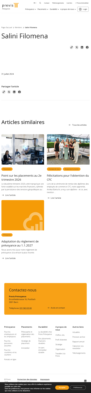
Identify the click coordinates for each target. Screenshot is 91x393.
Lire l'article (10, 195)
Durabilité (53, 9)
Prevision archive (79, 337)
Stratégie (58, 344)
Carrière (69, 3)
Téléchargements (58, 3)
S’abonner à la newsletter (78, 347)
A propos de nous (67, 9)
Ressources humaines (72, 169)
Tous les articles (79, 125)
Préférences (77, 387)
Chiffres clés (60, 335)
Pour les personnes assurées (8, 343)
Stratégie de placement (26, 342)
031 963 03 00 (26, 308)
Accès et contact (58, 308)
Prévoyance (29, 9)
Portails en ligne (10, 359)
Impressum (45, 379)
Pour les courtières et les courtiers (10, 352)
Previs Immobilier (83, 3)
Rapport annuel (78, 341)
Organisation (60, 349)
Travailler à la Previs (60, 354)
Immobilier (25, 348)
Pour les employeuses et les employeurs (10, 334)
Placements (41, 9)
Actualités (76, 332)
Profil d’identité (61, 340)
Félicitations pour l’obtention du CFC (68, 177)
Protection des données (27, 379)
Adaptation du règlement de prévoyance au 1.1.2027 (20, 243)
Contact (46, 3)
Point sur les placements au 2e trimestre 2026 (21, 177)
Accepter (62, 387)
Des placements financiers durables (44, 340)
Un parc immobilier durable (42, 350)
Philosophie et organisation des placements (27, 334)
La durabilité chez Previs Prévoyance (45, 333)
